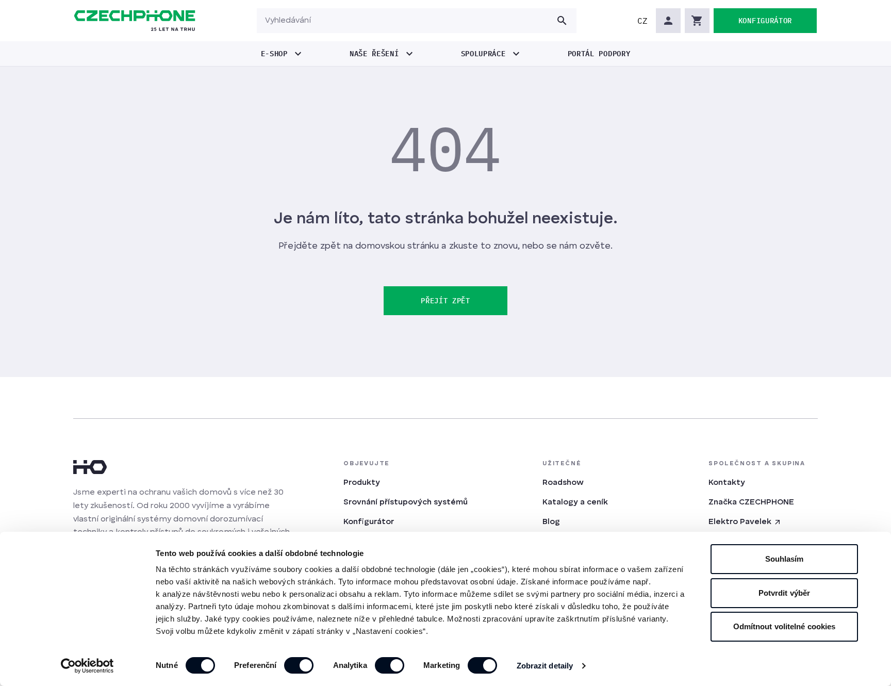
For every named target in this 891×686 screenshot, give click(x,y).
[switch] (299, 665)
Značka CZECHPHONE (751, 502)
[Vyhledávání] (562, 20)
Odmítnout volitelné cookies (784, 626)
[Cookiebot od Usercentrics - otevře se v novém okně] (87, 666)
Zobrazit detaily (545, 665)
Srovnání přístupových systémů (405, 502)
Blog (551, 522)
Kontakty (726, 483)
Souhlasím (784, 558)
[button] (642, 20)
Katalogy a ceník (575, 502)
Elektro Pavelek (739, 522)
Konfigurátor (368, 522)
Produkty (361, 483)
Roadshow (563, 483)
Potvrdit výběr (784, 593)
